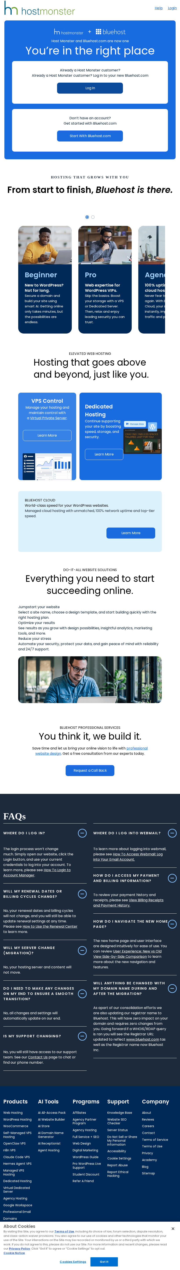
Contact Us (38, 1057)
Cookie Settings (119, 1158)
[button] (87, 217)
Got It (104, 1262)
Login (172, 8)
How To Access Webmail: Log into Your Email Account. (128, 857)
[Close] (173, 1229)
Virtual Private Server (48, 418)
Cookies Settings (73, 1262)
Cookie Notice (14, 1253)
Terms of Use (64, 1231)
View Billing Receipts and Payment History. (128, 903)
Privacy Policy (19, 1248)
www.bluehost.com (142, 1039)
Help (159, 8)
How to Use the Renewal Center (50, 926)
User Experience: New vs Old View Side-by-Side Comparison (127, 954)
